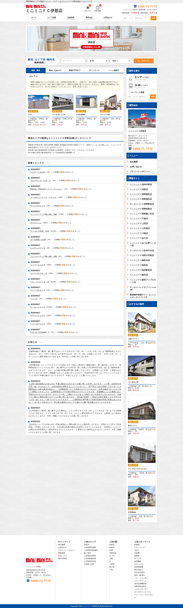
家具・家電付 (139, 575)
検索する (145, 61)
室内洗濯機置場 (140, 583)
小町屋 (141, 473)
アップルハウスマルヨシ (137, 469)
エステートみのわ (37, 172)
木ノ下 (112, 556)
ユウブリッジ (36, 223)
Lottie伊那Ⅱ (80, 115)
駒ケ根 (112, 567)
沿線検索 (71, 18)
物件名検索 (62, 558)
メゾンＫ (34, 298)
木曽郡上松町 (89, 564)
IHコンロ (137, 558)
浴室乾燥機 (138, 567)
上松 (142, 343)
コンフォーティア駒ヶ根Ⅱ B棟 (43, 214)
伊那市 (141, 429)
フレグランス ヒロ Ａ (40, 180)
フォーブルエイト (37, 290)
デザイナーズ (139, 547)
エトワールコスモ (37, 265)
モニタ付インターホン (143, 592)
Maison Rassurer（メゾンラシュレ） (46, 189)
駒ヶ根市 (87, 553)
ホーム (33, 18)
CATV (136, 550)
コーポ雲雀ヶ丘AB (38, 239)
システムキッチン (141, 589)
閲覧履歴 (97, 8)
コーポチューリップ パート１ (43, 197)
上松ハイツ (132, 339)
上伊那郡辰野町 (90, 556)
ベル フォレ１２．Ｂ (39, 282)
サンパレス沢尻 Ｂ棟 (39, 231)
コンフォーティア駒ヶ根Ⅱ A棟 (43, 256)
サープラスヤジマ (37, 206)
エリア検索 (51, 18)
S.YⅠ (30, 115)
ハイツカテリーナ (37, 324)
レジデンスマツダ (37, 248)
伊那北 (41, 119)
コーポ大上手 (133, 382)
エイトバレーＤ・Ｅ (38, 273)
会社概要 (61, 544)
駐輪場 (136, 544)
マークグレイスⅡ (58, 115)
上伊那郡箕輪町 (90, 547)
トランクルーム (140, 581)
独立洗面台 (138, 570)
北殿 (140, 516)
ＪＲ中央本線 (133, 343)
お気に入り (88, 8)
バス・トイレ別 (140, 578)
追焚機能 (137, 561)
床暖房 (136, 556)
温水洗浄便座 (139, 572)
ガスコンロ (138, 564)
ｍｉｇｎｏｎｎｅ (37, 307)
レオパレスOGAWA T (39, 332)
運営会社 (89, 18)
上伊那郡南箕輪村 (91, 550)
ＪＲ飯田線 (32, 119)
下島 (111, 570)
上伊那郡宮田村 (90, 561)
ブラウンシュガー (37, 315)
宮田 (112, 119)
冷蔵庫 (136, 553)
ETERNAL (132, 512)
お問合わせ (108, 18)
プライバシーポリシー (67, 550)
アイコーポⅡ (105, 115)
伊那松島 (112, 553)
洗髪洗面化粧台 (140, 586)
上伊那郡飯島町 (90, 558)
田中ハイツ (132, 426)
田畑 (64, 119)
